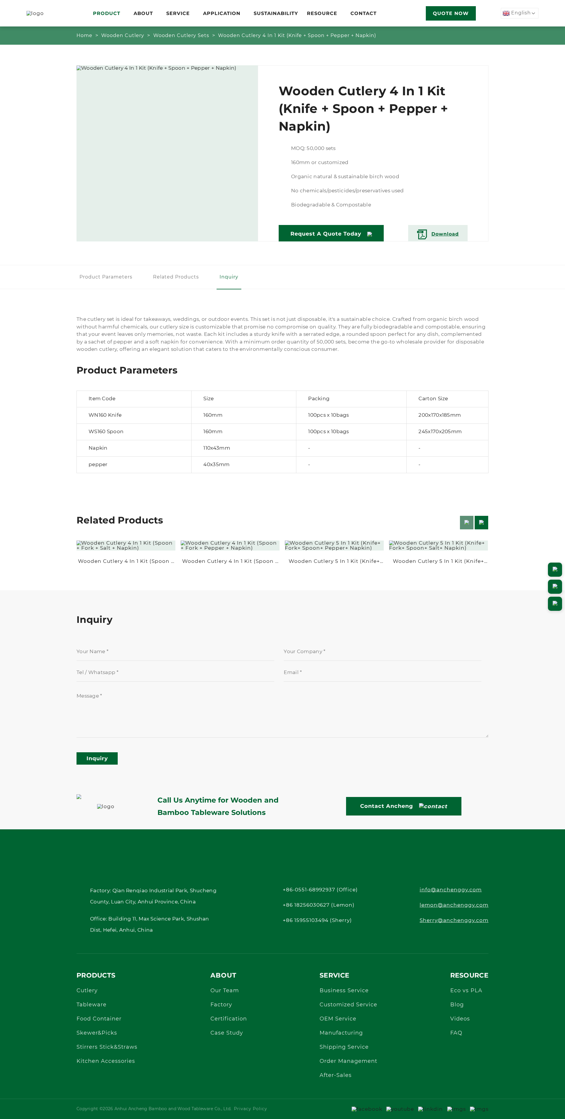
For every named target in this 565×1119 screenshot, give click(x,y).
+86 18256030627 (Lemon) (319, 905)
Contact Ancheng (386, 806)
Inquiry (229, 277)
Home (84, 35)
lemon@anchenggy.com (454, 905)
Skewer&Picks (97, 1033)
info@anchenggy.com (451, 889)
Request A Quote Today (325, 234)
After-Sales (336, 1075)
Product (106, 13)
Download (445, 234)
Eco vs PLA (466, 990)
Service (178, 13)
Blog (457, 1005)
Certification (228, 1019)
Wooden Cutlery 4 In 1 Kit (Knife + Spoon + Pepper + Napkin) (297, 35)
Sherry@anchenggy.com (454, 920)
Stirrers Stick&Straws (107, 1047)
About (143, 13)
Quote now (451, 13)
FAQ (456, 1033)
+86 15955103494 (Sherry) (317, 920)
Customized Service (348, 1005)
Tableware (92, 1005)
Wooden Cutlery (122, 35)
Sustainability (276, 13)
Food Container (99, 1019)
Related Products (176, 277)
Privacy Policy (250, 1109)
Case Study (226, 1033)
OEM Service (338, 1019)
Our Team (224, 990)
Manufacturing (341, 1033)
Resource (322, 13)
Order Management (348, 1061)
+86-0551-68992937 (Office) (320, 889)
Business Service (344, 990)
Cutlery (87, 990)
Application (221, 13)
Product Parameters (105, 277)
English (520, 13)
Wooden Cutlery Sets (181, 35)
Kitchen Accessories (106, 1061)
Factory (221, 1005)
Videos (460, 1019)
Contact (363, 13)
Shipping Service (344, 1047)
